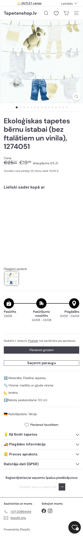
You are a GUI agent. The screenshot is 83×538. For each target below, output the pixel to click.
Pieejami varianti (15, 269)
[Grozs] (66, 13)
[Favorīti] (56, 13)
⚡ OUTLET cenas (29, 3)
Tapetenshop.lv (20, 13)
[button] (11, 278)
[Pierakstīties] (62, 487)
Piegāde (33, 341)
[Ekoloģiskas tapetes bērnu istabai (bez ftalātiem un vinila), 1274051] (41, 208)
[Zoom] (76, 96)
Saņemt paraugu (41, 363)
